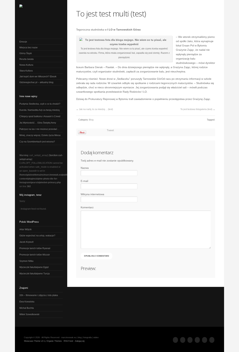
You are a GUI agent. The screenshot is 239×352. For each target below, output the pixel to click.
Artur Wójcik (25, 229)
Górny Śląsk (25, 53)
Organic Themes (54, 341)
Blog (91, 120)
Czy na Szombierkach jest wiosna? (37, 141)
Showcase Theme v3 (33, 341)
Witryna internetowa (92, 194)
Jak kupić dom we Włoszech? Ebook (37, 76)
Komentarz (87, 207)
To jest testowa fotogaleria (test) (196, 109)
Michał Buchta (26, 308)
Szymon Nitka (26, 261)
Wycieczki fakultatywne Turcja (34, 273)
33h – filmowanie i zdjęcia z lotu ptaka (38, 295)
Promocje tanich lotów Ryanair (34, 248)
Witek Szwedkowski (29, 314)
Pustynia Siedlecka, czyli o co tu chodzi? (39, 104)
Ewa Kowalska (26, 301)
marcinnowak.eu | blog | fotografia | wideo (41, 14)
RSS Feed (68, 341)
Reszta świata (26, 59)
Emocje (23, 41)
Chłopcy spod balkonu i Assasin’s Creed (39, 116)
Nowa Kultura (26, 65)
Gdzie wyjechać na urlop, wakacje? (37, 235)
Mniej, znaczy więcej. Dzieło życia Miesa (39, 135)
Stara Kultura (26, 70)
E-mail (84, 181)
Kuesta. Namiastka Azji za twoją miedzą (39, 110)
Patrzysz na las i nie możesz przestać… (39, 129)
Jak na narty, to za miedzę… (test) (96, 109)
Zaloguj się (80, 341)
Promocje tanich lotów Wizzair (34, 254)
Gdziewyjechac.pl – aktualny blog (36, 82)
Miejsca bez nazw (28, 47)
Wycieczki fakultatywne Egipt (34, 267)
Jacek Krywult (26, 242)
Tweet (110, 130)
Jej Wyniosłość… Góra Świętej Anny (37, 122)
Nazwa (85, 168)
